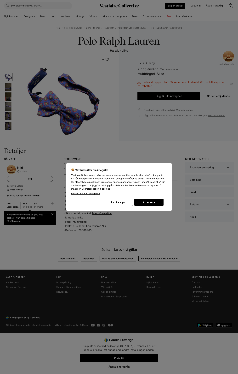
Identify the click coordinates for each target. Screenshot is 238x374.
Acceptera (149, 202)
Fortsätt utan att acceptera (85, 193)
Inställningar (118, 202)
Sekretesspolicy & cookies (96, 189)
